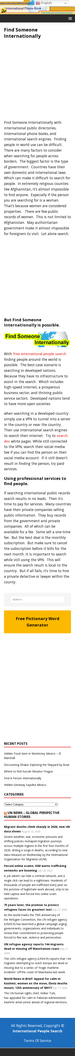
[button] (69, 18)
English (46, 3)
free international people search (39, 353)
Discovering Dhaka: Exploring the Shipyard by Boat (36, 765)
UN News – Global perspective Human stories (31, 815)
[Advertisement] (37, 80)
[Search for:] (37, 599)
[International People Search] (37, 12)
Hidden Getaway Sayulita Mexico (25, 785)
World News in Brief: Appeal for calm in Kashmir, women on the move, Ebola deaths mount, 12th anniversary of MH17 (35, 983)
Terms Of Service (37, 1040)
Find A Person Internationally (22, 778)
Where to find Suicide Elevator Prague (28, 771)
